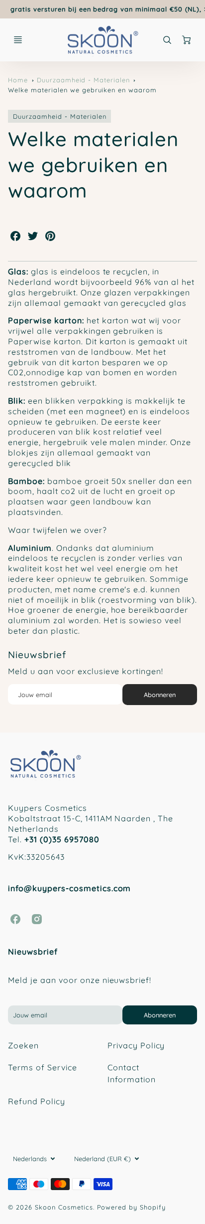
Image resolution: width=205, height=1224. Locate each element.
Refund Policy (36, 1101)
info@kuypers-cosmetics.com (69, 888)
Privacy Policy (136, 1045)
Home (18, 80)
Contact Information (131, 1073)
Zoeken (23, 1045)
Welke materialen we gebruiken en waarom (82, 90)
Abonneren (160, 695)
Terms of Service (42, 1067)
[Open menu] (18, 40)
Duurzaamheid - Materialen (83, 80)
